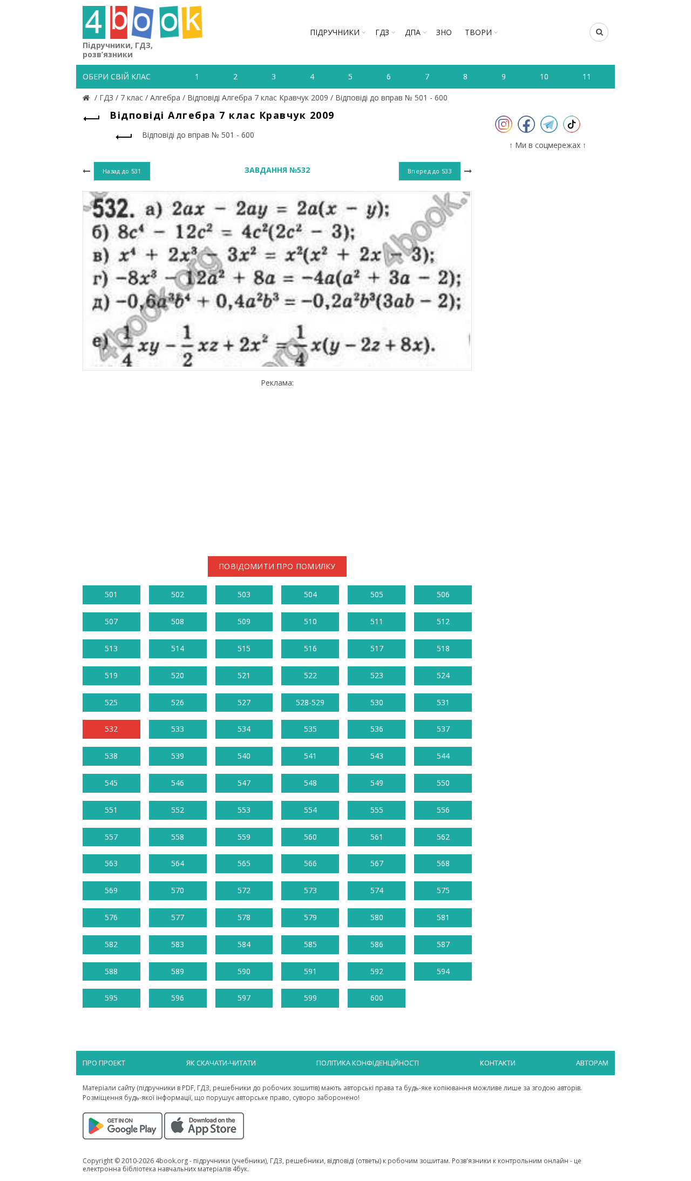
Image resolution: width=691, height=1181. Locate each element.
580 (376, 917)
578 (244, 917)
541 (310, 756)
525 (111, 702)
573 (310, 890)
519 (111, 675)
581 (443, 917)
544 (443, 756)
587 (443, 944)
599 (310, 998)
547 (244, 783)
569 (111, 890)
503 (244, 594)
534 (244, 729)
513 (111, 648)
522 (310, 675)
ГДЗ (382, 32)
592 (376, 971)
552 (177, 810)
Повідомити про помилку (277, 566)
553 (244, 810)
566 (310, 863)
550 (443, 783)
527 (244, 702)
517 (376, 648)
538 (111, 756)
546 (177, 783)
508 (177, 621)
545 (111, 783)
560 (310, 837)
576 (111, 917)
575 (443, 890)
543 (376, 756)
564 (177, 863)
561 (376, 837)
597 (244, 998)
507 (111, 621)
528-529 (310, 702)
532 (111, 729)
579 (310, 917)
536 (376, 729)
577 (177, 917)
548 (310, 783)
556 (443, 810)
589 (177, 971)
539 (177, 756)
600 (376, 998)
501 (111, 594)
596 (177, 998)
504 (310, 594)
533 (177, 729)
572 (244, 890)
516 (310, 648)
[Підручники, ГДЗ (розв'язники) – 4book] (87, 97)
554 (310, 810)
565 (244, 863)
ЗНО (444, 32)
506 (443, 594)
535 (310, 729)
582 (111, 944)
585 (310, 944)
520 (177, 675)
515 (244, 648)
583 (177, 944)
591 (310, 971)
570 (177, 890)
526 (177, 702)
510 (310, 621)
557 (111, 837)
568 (443, 863)
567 (376, 863)
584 (244, 944)
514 (177, 648)
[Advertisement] (277, 463)
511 (376, 621)
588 (111, 971)
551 (111, 810)
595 (111, 998)
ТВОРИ (478, 32)
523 (376, 675)
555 (376, 810)
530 (376, 702)
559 (244, 837)
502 (177, 594)
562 (443, 837)
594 (443, 971)
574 (376, 890)
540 (244, 756)
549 (376, 783)
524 (443, 675)
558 (177, 837)
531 (443, 702)
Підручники (335, 32)
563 (111, 863)
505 (376, 594)
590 (244, 971)
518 (443, 648)
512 (443, 621)
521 (244, 675)
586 (376, 944)
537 (443, 729)
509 (244, 621)
